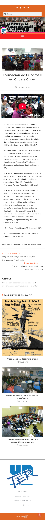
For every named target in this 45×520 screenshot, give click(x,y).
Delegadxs (32, 245)
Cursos (24, 245)
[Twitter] (28, 7)
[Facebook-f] (20, 7)
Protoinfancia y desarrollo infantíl (23, 359)
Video (39, 245)
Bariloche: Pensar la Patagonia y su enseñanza (22, 396)
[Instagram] (16, 7)
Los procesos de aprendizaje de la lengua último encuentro (23, 440)
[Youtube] (24, 7)
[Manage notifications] (39, 515)
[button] (22, 36)
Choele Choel (15, 245)
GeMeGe (6, 279)
